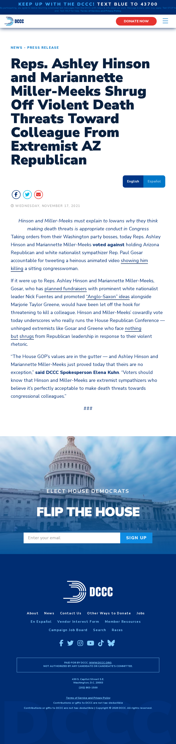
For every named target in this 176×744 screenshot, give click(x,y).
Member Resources (123, 621)
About (33, 613)
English (133, 181)
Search (99, 630)
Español (154, 181)
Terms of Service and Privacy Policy (88, 698)
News (17, 48)
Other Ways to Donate (109, 613)
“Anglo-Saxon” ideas (108, 296)
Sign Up (136, 538)
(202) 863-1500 (88, 687)
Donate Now (136, 21)
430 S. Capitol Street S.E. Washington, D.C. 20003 (88, 680)
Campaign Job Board (68, 630)
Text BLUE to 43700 (127, 4)
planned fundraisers (65, 288)
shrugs (27, 336)
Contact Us (71, 613)
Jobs (141, 613)
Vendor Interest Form (78, 621)
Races (117, 630)
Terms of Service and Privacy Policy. (100, 10)
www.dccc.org (100, 662)
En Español (41, 621)
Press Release (43, 48)
